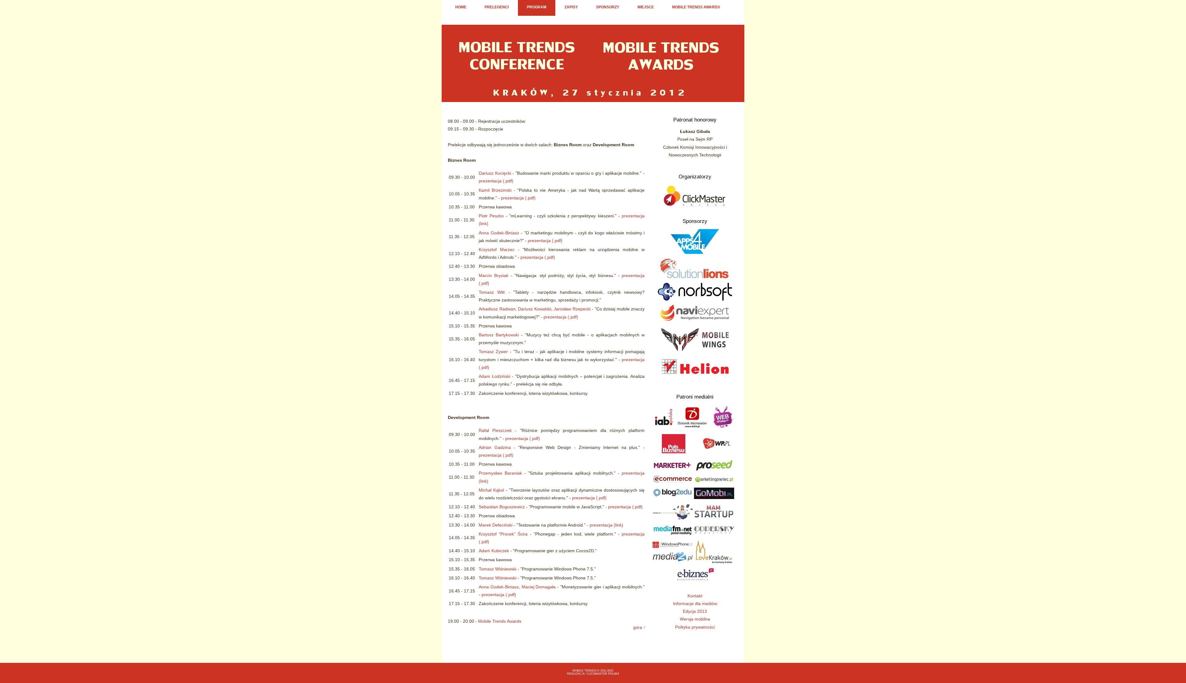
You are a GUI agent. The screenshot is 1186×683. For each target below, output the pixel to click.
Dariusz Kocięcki (495, 173)
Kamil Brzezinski (495, 190)
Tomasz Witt (492, 292)
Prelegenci (497, 7)
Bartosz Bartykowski (499, 334)
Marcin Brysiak (493, 275)
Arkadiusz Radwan (497, 308)
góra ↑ (639, 627)
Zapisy (571, 7)
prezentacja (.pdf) (496, 180)
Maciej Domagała (539, 586)
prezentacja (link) (606, 525)
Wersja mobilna (695, 619)
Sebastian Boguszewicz (502, 506)
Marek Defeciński (495, 525)
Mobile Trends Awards (696, 7)
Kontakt (695, 595)
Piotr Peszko (491, 215)
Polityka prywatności (695, 627)
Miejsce (645, 7)
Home (460, 7)
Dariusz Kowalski (534, 308)
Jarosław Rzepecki (572, 308)
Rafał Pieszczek (495, 430)
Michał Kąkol (491, 490)
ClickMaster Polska (603, 673)
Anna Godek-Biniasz (499, 232)
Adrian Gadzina (495, 447)
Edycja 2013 (695, 611)
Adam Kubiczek (494, 550)
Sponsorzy (607, 7)
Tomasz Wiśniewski (497, 568)
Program (536, 7)
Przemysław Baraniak (500, 473)
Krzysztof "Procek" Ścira (503, 533)
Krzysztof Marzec (497, 249)
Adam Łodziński (494, 376)
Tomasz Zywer (493, 351)
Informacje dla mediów (695, 603)
